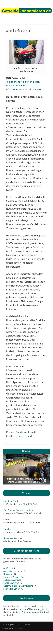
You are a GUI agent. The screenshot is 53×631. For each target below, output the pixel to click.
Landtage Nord (10, 500)
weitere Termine (14, 538)
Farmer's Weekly (11, 576)
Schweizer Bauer (11, 588)
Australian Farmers (12, 570)
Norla (6, 519)
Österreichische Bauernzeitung (18, 585)
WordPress (18, 628)
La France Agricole (12, 579)
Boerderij (7, 573)
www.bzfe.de (26, 436)
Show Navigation (43, 25)
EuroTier (7, 528)
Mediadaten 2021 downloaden (24, 611)
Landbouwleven (11, 582)
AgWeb (6, 568)
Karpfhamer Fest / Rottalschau (18, 510)
